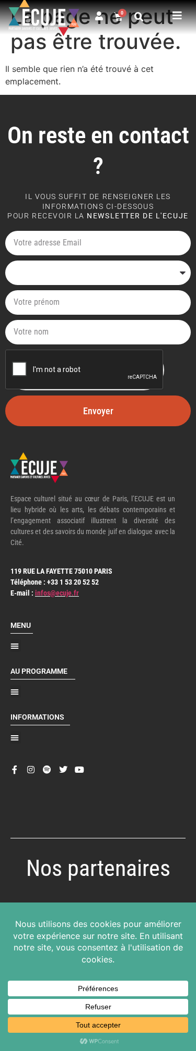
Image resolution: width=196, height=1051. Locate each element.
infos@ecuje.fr (57, 593)
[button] (139, 17)
